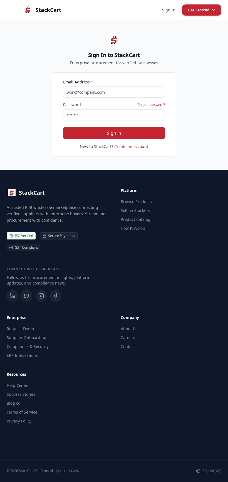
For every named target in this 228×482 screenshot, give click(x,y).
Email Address (78, 82)
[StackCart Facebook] (55, 295)
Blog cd (14, 403)
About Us (129, 328)
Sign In (168, 10)
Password (72, 104)
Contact (128, 346)
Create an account (131, 146)
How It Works (133, 228)
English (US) (212, 471)
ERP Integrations (22, 355)
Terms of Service (22, 412)
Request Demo (20, 328)
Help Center (18, 385)
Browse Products (136, 201)
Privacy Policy (19, 421)
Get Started (199, 10)
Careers (128, 337)
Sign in (114, 133)
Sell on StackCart (136, 210)
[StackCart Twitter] (26, 295)
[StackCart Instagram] (41, 295)
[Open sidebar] (10, 10)
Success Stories (21, 394)
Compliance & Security (28, 346)
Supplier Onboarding (26, 337)
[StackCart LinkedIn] (12, 295)
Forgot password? (151, 105)
